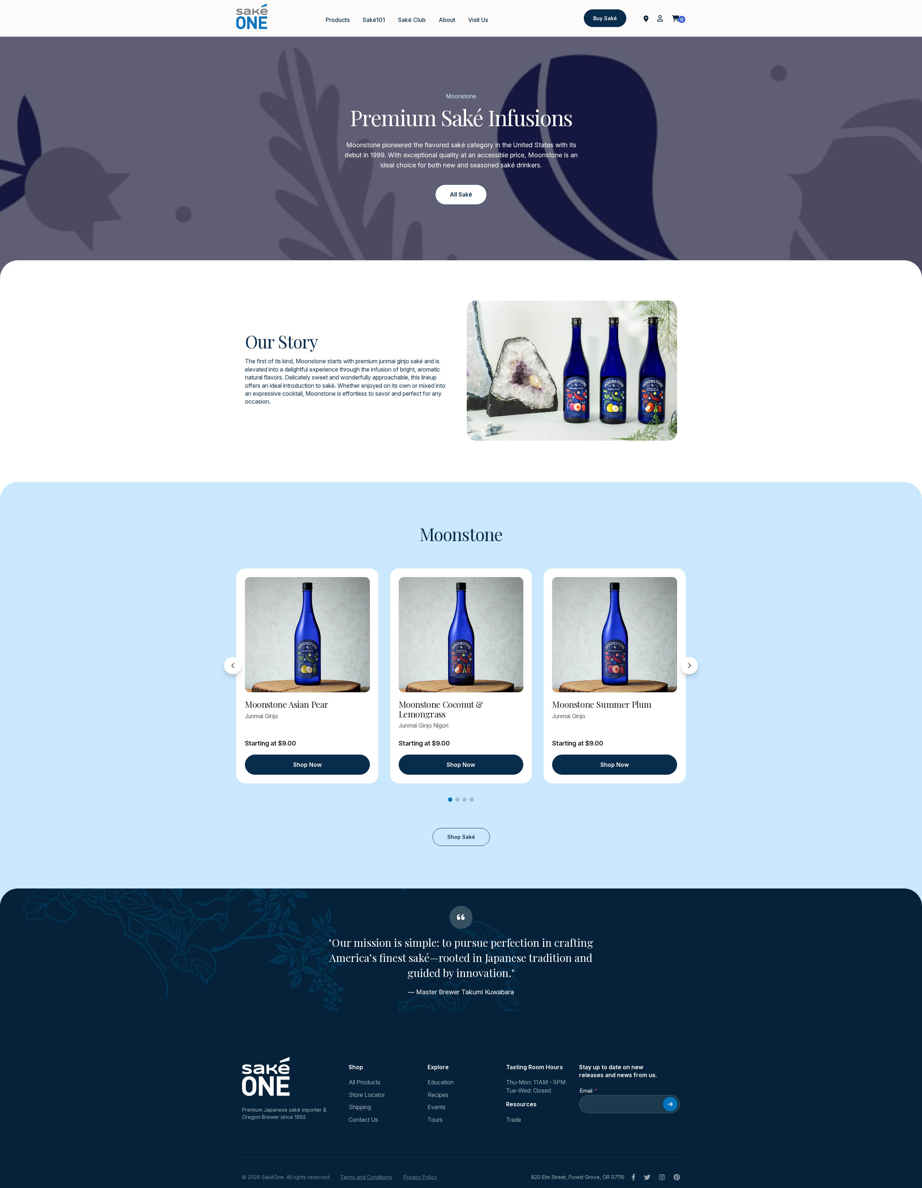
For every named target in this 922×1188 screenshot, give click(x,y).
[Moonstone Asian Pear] (307, 634)
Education (441, 1082)
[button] (450, 799)
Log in (660, 18)
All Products (364, 1082)
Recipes (438, 1094)
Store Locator (367, 1094)
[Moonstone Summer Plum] (614, 634)
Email (585, 1090)
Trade (513, 1119)
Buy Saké (605, 18)
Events (437, 1107)
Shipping (360, 1107)
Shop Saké (461, 837)
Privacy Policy (420, 1177)
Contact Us (363, 1119)
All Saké (461, 194)
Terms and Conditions (366, 1177)
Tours (435, 1119)
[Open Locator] (646, 18)
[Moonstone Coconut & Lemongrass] (461, 634)
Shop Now (307, 764)
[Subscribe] (670, 1104)
